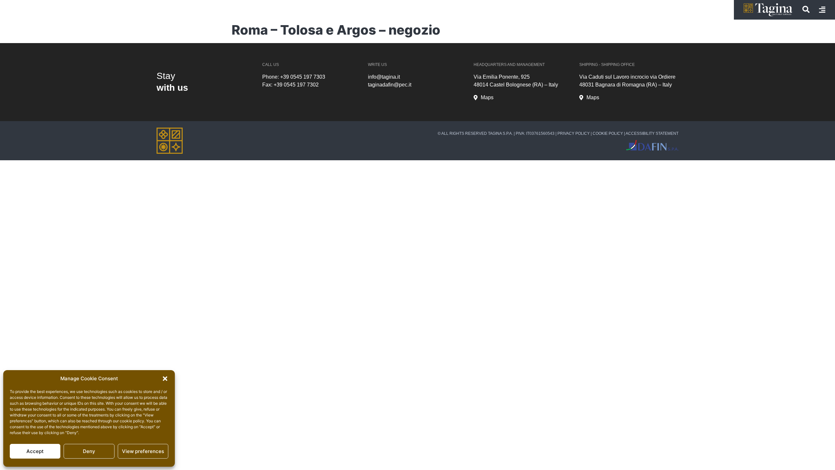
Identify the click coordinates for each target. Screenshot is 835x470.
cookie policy (132, 420)
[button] (165, 378)
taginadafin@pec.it (389, 84)
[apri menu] (822, 9)
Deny (89, 451)
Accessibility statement (652, 133)
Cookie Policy (608, 133)
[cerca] (806, 9)
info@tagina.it (384, 77)
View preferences (143, 451)
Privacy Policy (573, 133)
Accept (35, 451)
